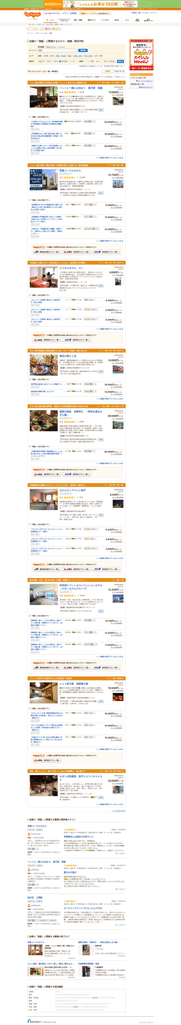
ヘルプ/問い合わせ (151, 9)
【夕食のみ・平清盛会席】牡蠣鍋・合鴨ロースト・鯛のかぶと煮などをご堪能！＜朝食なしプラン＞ (47, 231)
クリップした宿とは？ (145, 81)
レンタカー (106, 20)
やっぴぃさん (36, 834)
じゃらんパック (64, 20)
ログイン (65, 13)
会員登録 (73, 13)
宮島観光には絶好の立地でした (79, 836)
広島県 (75, 1007)
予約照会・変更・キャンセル (140, 13)
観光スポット (51, 47)
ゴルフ (127, 20)
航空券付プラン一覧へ (81, 252)
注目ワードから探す (42, 33)
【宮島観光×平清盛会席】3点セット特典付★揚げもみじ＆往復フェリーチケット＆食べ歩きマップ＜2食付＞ (47, 219)
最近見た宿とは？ (147, 87)
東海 (69, 56)
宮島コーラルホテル (37, 826)
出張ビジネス (41, 24)
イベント (62, 47)
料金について (121, 77)
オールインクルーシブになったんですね (83, 908)
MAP (100, 110)
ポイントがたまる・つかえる (36, 29)
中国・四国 (88, 56)
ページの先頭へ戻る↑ (119, 811)
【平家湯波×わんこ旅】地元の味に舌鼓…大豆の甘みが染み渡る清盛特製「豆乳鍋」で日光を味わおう (47, 136)
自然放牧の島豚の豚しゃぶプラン (43, 391)
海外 (138, 20)
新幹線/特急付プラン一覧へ (49, 252)
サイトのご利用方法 (138, 9)
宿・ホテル (31, 33)
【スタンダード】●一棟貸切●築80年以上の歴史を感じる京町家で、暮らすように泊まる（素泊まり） (47, 715)
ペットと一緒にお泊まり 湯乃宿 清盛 (47, 861)
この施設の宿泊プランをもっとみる (110, 158)
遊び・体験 (78, 20)
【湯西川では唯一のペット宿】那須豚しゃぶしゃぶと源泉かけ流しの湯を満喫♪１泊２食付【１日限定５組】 (47, 148)
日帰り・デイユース (66, 24)
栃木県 (95, 998)
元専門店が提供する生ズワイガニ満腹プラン (47, 384)
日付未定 (64, 61)
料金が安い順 (119, 71)
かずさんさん (36, 905)
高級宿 (56, 24)
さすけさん (35, 870)
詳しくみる (119, 853)
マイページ (153, 13)
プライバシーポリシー (146, 1022)
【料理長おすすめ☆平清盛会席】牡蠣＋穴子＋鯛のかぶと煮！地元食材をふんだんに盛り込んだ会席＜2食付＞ (47, 207)
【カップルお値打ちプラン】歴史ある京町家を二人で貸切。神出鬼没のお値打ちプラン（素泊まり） (47, 727)
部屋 (92, 61)
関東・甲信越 (61, 56)
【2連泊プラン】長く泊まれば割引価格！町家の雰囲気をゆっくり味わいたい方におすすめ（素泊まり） (47, 739)
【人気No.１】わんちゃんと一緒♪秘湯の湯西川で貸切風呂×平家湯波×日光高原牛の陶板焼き (47, 124)
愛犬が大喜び (70, 872)
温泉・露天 (49, 24)
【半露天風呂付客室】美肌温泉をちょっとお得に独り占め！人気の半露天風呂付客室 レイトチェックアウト (47, 453)
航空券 (117, 20)
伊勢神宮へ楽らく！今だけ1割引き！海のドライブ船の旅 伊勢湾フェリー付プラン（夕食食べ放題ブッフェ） (47, 622)
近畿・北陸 (78, 56)
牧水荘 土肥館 (35, 897)
